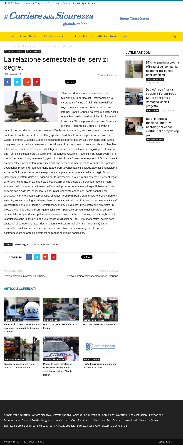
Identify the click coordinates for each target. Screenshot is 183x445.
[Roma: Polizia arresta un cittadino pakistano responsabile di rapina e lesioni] (21, 309)
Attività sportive (62, 415)
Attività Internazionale (112, 36)
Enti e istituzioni (138, 415)
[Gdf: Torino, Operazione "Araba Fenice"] (61, 309)
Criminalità (108, 415)
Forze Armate (12, 420)
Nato (67, 420)
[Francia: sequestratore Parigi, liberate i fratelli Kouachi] (21, 349)
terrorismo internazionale (46, 244)
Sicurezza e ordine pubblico (19, 425)
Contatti (66, 3)
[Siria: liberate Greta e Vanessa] (100, 309)
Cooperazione (92, 415)
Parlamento (85, 420)
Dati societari (165, 441)
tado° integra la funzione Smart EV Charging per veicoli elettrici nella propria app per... (162, 127)
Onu (73, 420)
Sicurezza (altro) (33, 51)
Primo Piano (27, 36)
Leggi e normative (51, 420)
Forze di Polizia (12, 320)
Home (10, 36)
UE (125, 425)
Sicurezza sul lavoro (88, 425)
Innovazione (52, 36)
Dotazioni (121, 415)
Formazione (152, 110)
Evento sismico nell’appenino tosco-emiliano (92, 276)
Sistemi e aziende (155, 79)
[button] (174, 37)
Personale (99, 420)
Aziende (77, 415)
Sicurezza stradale (64, 425)
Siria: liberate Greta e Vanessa (99, 324)
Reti (109, 420)
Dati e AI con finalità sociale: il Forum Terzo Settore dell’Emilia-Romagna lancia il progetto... (161, 98)
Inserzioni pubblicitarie (84, 3)
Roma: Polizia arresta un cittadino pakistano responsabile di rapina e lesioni (21, 328)
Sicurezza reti (45, 425)
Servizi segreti (22, 244)
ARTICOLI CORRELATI (20, 289)
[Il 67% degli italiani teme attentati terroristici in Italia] (100, 349)
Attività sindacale (42, 415)
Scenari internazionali (14, 51)
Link (57, 3)
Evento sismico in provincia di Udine (25, 276)
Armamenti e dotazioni (17, 415)
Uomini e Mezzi (79, 36)
